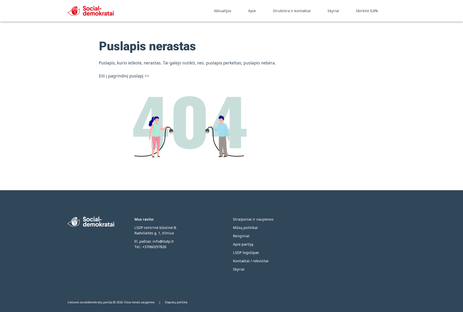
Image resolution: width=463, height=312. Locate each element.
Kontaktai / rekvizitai (251, 260)
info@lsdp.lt (163, 241)
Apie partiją (243, 244)
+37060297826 (154, 246)
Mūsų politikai (245, 227)
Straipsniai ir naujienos (253, 219)
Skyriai (333, 10)
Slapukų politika (176, 302)
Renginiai (241, 235)
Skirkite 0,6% (367, 10)
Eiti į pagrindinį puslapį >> (124, 76)
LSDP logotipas (246, 252)
